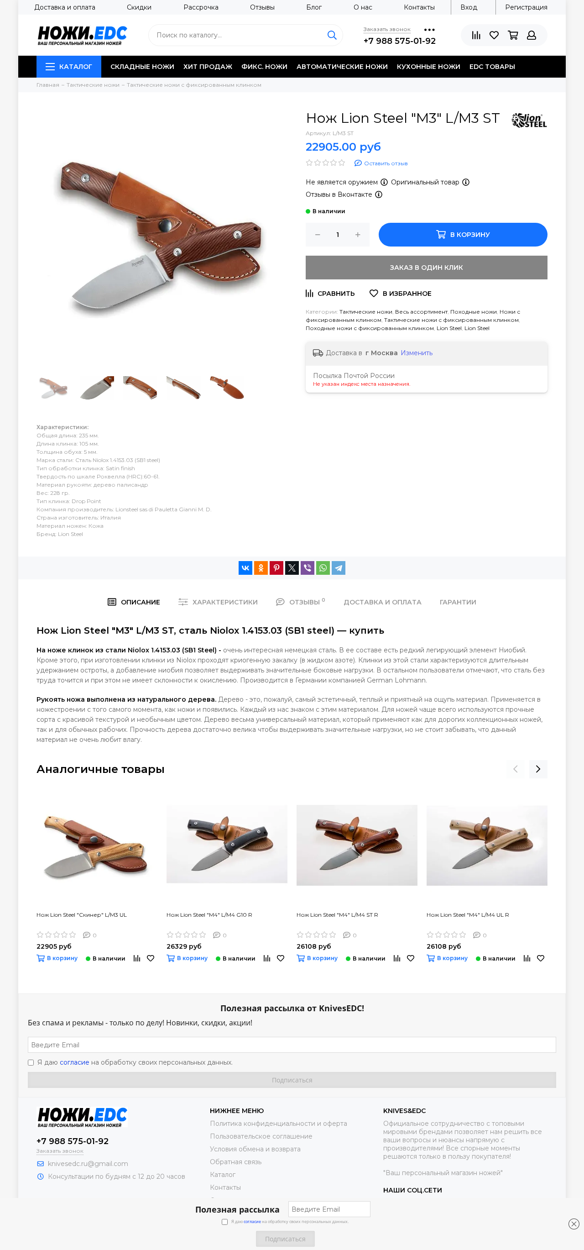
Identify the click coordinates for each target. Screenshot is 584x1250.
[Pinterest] (276, 568)
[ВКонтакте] (245, 568)
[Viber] (307, 568)
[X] (292, 568)
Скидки (139, 7)
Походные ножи (473, 311)
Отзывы (262, 7)
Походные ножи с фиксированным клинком (370, 328)
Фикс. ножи (264, 67)
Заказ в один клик (426, 267)
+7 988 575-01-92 (400, 41)
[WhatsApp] (323, 568)
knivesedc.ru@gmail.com (88, 1164)
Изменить (417, 353)
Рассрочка (201, 7)
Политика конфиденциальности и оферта (278, 1123)
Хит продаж (207, 67)
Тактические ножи (365, 311)
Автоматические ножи (342, 67)
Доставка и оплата (64, 7)
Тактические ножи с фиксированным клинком (451, 319)
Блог (314, 7)
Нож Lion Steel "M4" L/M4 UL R (468, 914)
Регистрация (526, 7)
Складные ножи (142, 67)
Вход (468, 7)
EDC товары (492, 67)
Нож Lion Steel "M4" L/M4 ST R (337, 914)
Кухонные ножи (428, 67)
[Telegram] (338, 568)
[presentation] (515, 769)
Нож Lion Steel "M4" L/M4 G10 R (209, 914)
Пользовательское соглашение (261, 1136)
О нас (363, 7)
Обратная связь (235, 1162)
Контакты (419, 7)
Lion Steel (449, 328)
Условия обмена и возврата (255, 1149)
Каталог (75, 67)
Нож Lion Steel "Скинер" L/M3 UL (81, 914)
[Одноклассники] (261, 568)
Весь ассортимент (421, 311)
